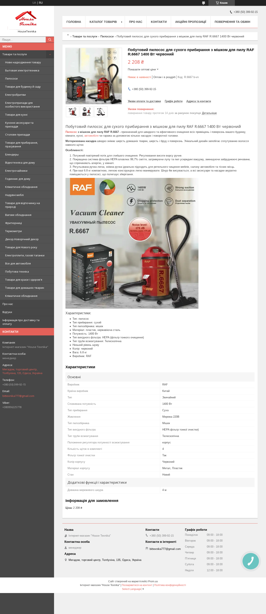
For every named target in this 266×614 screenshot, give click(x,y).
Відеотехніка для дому (20, 162)
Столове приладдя (17, 134)
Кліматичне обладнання (21, 187)
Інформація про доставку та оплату (20, 322)
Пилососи (11, 78)
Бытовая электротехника (22, 70)
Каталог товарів (103, 21)
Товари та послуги (14, 54)
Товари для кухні (16, 114)
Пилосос (71, 131)
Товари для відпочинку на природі (22, 205)
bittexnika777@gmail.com (18, 396)
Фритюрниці (13, 223)
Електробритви (15, 95)
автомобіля (91, 135)
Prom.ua (153, 581)
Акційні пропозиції (190, 21)
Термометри (13, 231)
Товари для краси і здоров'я (23, 279)
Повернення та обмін (232, 21)
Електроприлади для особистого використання (22, 104)
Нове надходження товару (23, 62)
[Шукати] (50, 40)
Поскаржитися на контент (137, 585)
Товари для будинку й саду (23, 86)
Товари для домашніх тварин (24, 288)
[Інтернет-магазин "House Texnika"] (27, 19)
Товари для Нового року (21, 247)
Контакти (159, 21)
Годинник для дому (17, 179)
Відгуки (7, 312)
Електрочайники (16, 170)
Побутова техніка (17, 271)
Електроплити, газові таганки (24, 255)
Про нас (7, 304)
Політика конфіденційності (170, 585)
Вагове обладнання (18, 215)
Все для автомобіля (18, 263)
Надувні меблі (14, 195)
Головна (73, 21)
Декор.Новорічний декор (22, 239)
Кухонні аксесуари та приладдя (19, 124)
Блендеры (12, 154)
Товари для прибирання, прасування (21, 144)
